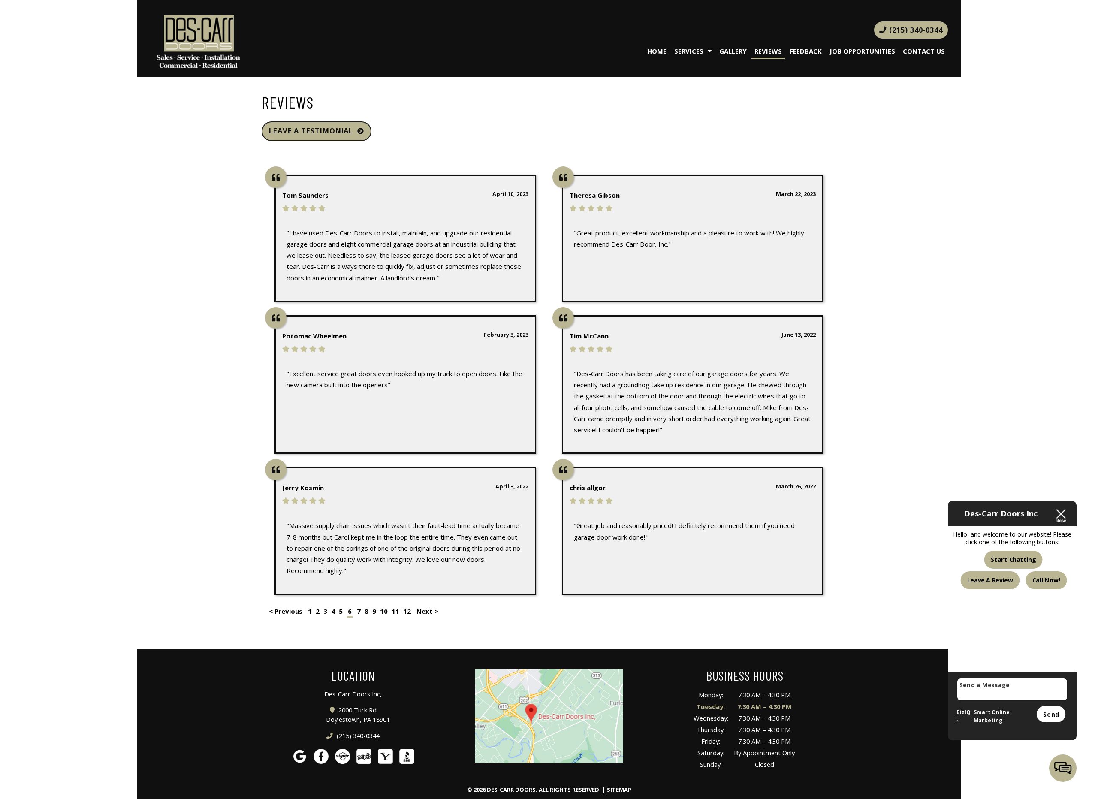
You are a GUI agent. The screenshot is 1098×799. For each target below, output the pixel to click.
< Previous (286, 611)
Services (688, 51)
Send (1051, 714)
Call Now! (1046, 580)
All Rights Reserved (569, 789)
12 (407, 611)
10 (384, 611)
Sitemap (619, 789)
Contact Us (924, 51)
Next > (427, 611)
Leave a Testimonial (311, 131)
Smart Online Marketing (992, 716)
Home (657, 51)
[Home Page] (278, 42)
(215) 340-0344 (915, 30)
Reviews (768, 51)
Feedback (806, 51)
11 (395, 611)
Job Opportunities (862, 51)
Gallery (733, 51)
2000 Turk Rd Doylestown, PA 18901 (358, 715)
